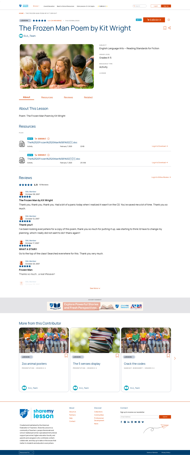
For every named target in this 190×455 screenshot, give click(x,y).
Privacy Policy (166, 452)
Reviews (68, 97)
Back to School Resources (65, 6)
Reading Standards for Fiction (143, 48)
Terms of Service (152, 452)
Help (71, 418)
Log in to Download (159, 146)
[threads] (139, 422)
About (26, 97)
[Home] (24, 6)
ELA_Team (30, 35)
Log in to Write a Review (160, 177)
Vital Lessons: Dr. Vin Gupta (85, 6)
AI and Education (49, 6)
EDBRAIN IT (42, 139)
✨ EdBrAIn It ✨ (102, 6)
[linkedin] (128, 422)
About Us (72, 412)
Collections (98, 412)
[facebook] (121, 422)
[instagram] (125, 422)
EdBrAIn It (155, 20)
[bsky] (143, 422)
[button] (175, 358)
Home (21, 13)
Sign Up (166, 6)
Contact (72, 421)
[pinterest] (132, 422)
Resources (47, 97)
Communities (99, 415)
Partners (72, 415)
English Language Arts (111, 48)
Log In (156, 6)
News (96, 424)
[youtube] (136, 422)
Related (88, 97)
